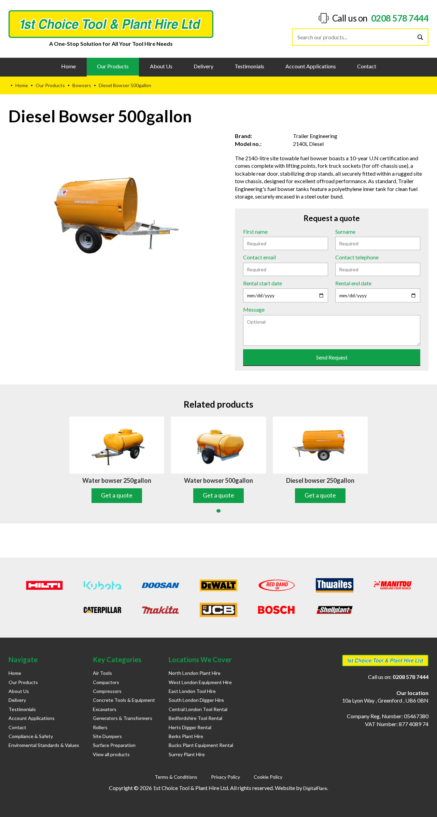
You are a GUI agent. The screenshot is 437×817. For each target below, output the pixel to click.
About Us (161, 66)
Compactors (106, 682)
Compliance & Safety (31, 736)
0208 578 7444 (400, 18)
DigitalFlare (315, 788)
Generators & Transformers (122, 718)
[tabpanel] (117, 460)
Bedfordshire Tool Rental (195, 718)
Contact (366, 66)
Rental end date (353, 283)
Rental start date (262, 283)
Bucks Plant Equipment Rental (201, 745)
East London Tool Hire (192, 691)
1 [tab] (218, 511)
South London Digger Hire (196, 700)
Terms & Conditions (176, 777)
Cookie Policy (268, 777)
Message (254, 309)
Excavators (104, 709)
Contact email (259, 257)
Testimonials (249, 66)
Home (68, 66)
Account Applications (310, 66)
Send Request (332, 357)
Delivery (203, 66)
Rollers (100, 727)
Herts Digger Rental (190, 727)
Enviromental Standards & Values (44, 745)
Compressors (107, 691)
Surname (345, 231)
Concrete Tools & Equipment (124, 700)
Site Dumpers (107, 736)
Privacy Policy (225, 777)
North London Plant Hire (195, 673)
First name (255, 231)
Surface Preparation (114, 745)
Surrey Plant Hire (187, 754)
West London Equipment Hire (200, 682)
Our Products (113, 66)
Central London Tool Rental (198, 709)
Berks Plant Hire (186, 736)
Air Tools (102, 673)
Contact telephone (357, 257)
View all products (111, 754)
